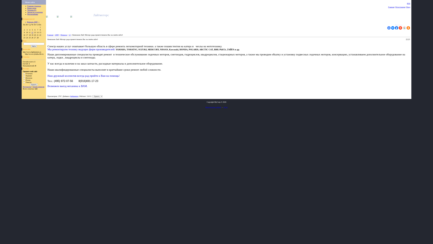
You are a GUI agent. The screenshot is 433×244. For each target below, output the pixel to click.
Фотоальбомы (32, 14)
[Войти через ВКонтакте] (392, 28)
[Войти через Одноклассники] (408, 28)
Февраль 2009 (32, 22)
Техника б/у (31, 10)
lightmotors (74, 96)
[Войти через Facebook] (396, 28)
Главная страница (34, 6)
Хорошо (29, 76)
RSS (408, 4)
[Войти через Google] (404, 28)
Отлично (29, 74)
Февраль (63, 35)
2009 (57, 35)
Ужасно (28, 82)
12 (32, 32)
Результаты (27, 87)
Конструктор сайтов (213, 107)
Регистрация (400, 7)
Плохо (28, 80)
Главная (391, 7)
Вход (408, 7)
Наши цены (31, 8)
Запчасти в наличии (35, 12)
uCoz (226, 107)
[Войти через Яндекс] (400, 28)
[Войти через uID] (389, 28)
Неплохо (29, 78)
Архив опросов (38, 87)
